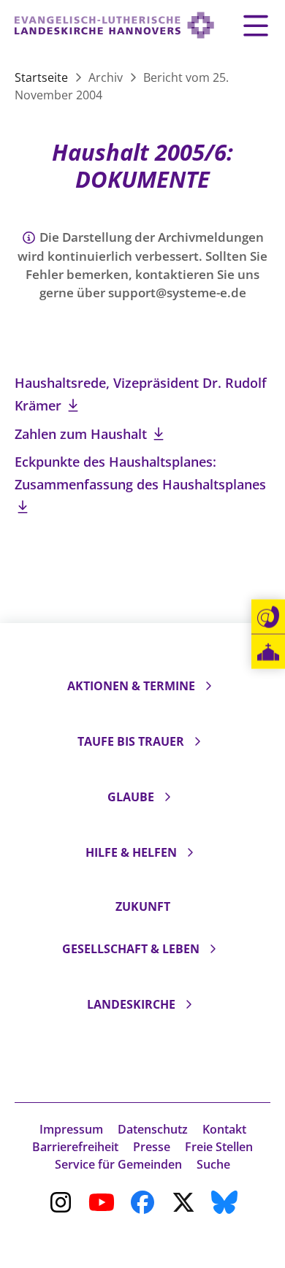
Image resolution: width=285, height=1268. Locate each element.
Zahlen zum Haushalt (83, 434)
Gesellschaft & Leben (131, 949)
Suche (213, 1164)
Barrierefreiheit (75, 1147)
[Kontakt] (268, 617)
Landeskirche (131, 1004)
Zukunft (142, 906)
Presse (151, 1147)
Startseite (43, 77)
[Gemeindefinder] (268, 652)
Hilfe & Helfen (131, 852)
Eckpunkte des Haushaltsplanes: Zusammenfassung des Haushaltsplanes (140, 473)
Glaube (130, 797)
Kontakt (224, 1129)
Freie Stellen (219, 1147)
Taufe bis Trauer (130, 741)
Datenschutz (153, 1129)
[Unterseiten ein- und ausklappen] (208, 686)
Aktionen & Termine (131, 686)
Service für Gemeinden (118, 1164)
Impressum (71, 1129)
